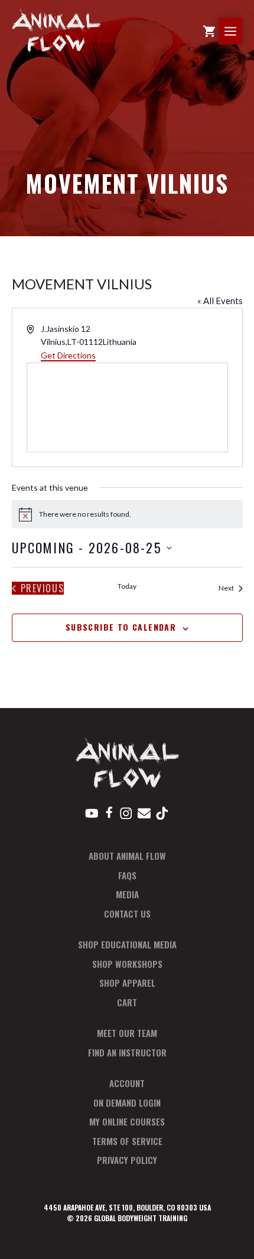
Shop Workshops (127, 963)
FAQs (127, 875)
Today (127, 586)
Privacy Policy (127, 1159)
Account (127, 1083)
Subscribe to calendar (121, 627)
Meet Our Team (127, 1032)
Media (127, 894)
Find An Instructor (127, 1052)
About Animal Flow (127, 855)
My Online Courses (127, 1121)
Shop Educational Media (127, 944)
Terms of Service (127, 1140)
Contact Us (127, 913)
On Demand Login (127, 1102)
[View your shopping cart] (209, 31)
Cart (127, 1002)
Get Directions (68, 355)
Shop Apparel (127, 982)
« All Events (220, 300)
